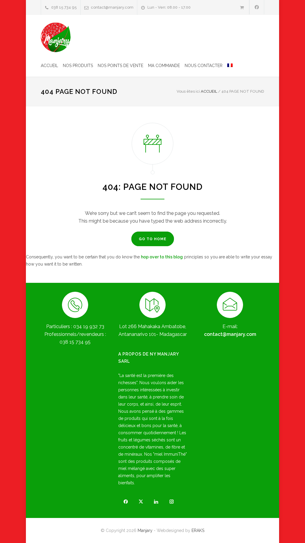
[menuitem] (227, 65)
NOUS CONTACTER (203, 65)
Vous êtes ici (188, 91)
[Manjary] (56, 37)
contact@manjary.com (112, 7)
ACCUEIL (49, 65)
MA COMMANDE (164, 65)
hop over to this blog (162, 257)
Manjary (145, 530)
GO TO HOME (152, 239)
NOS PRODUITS (78, 65)
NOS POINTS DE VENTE (120, 65)
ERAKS (198, 530)
